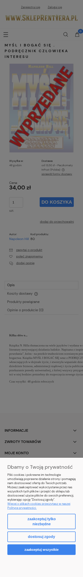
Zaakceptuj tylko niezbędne (41, 521)
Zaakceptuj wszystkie (41, 549)
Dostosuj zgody (41, 537)
